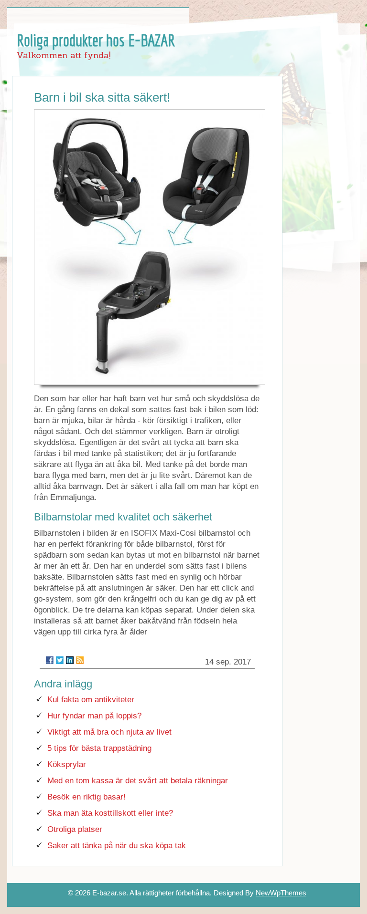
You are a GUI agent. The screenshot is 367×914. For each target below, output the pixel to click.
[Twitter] (60, 660)
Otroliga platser (74, 829)
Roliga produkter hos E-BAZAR (96, 40)
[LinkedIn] (70, 660)
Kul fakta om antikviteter (90, 699)
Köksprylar (66, 764)
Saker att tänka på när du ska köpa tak (116, 845)
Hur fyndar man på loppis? (94, 715)
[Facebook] (50, 660)
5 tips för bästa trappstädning (99, 748)
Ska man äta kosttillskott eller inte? (110, 813)
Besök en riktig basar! (86, 796)
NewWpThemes (281, 893)
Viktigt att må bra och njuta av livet (109, 732)
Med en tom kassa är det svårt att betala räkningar (137, 780)
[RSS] (80, 660)
